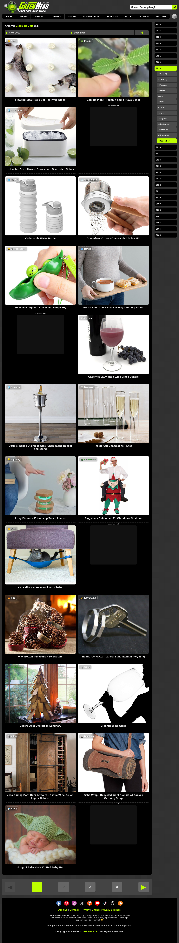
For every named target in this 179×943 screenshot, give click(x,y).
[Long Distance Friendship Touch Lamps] (40, 485)
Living (10, 16)
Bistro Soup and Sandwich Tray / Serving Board (113, 307)
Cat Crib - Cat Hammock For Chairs (40, 587)
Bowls (86, 249)
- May (161, 102)
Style (128, 16)
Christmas (88, 459)
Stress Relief (16, 249)
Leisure (56, 16)
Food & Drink (91, 16)
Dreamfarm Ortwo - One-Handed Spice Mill (113, 238)
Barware (87, 387)
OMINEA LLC (90, 931)
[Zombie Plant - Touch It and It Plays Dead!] (113, 67)
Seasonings (89, 179)
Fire (11, 598)
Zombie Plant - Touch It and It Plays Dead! (113, 100)
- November (164, 135)
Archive (62, 910)
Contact (74, 910)
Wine (85, 667)
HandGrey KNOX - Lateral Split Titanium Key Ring (113, 656)
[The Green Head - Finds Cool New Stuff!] (26, 7)
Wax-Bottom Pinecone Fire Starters (40, 656)
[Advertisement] (113, 126)
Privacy (85, 910)
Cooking (39, 16)
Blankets (87, 736)
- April (161, 96)
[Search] (174, 7)
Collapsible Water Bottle (40, 238)
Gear (23, 16)
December (21, 26)
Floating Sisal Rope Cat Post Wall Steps (40, 100)
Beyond (161, 16)
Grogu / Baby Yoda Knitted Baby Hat (40, 867)
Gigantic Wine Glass (113, 725)
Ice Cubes (15, 110)
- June (161, 107)
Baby (12, 808)
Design (72, 16)
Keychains (88, 598)
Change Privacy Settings (106, 910)
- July (161, 113)
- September (164, 124)
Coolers (14, 387)
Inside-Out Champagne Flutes (113, 445)
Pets (12, 41)
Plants (86, 41)
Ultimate (144, 16)
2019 (30, 26)
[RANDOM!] (174, 16)
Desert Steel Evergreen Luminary (40, 725)
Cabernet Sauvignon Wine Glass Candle (113, 376)
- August (162, 118)
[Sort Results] (142, 32)
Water (12, 179)
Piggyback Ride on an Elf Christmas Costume (113, 518)
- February (163, 85)
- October (163, 130)
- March (162, 90)
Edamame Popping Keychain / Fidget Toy (40, 307)
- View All (162, 74)
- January (163, 79)
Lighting (14, 459)
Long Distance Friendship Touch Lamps (40, 518)
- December (163, 141)
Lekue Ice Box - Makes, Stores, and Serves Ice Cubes (40, 169)
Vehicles (112, 16)
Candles (86, 318)
